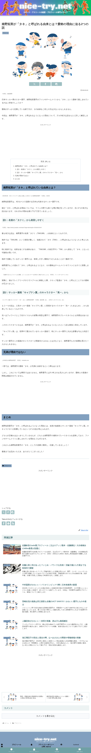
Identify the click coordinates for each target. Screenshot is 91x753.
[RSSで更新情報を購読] (13, 523)
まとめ (17, 179)
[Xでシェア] (34, 84)
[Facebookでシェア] (45, 84)
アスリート (7, 465)
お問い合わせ (46, 746)
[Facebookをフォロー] (4, 523)
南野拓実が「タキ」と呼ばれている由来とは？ (31, 166)
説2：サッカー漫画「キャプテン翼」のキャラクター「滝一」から (40, 172)
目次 (42, 161)
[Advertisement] (45, 141)
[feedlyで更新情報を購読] (8, 523)
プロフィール (16, 744)
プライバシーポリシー (46, 744)
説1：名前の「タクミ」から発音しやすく (31, 169)
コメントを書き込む (45, 716)
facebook (76, 744)
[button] (56, 84)
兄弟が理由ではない (22, 175)
